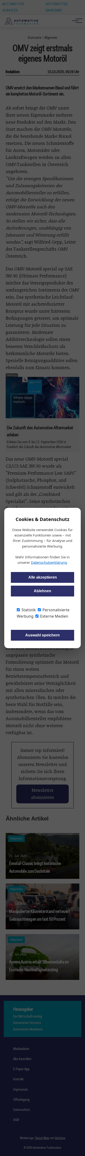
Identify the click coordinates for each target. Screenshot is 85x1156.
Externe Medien (53, 616)
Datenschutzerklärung (49, 562)
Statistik (28, 609)
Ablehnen (42, 591)
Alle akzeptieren (42, 577)
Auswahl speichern (42, 635)
